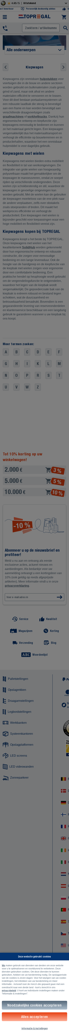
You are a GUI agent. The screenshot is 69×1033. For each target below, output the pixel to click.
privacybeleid (9, 990)
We (3, 965)
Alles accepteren (34, 1017)
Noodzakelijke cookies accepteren (34, 1005)
